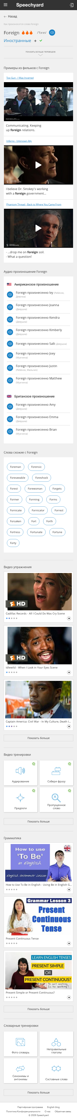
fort (33, 521)
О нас (47, 1111)
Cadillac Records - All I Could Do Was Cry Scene (35, 613)
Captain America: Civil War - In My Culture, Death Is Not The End (39, 721)
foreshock (41, 477)
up (8, 130)
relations (28, 130)
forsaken (15, 521)
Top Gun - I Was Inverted (20, 78)
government (35, 193)
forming (34, 499)
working (42, 189)
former (14, 499)
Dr (20, 189)
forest (14, 488)
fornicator (38, 510)
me (20, 252)
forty (13, 543)
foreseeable (17, 477)
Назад (12, 16)
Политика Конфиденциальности (23, 1111)
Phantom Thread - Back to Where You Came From (33, 204)
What (11, 257)
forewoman (35, 488)
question (24, 257)
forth (49, 521)
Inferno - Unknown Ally (19, 141)
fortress (15, 532)
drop (13, 252)
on (25, 252)
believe (12, 189)
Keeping (35, 125)
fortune (57, 532)
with (9, 193)
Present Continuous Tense (22, 938)
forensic (36, 467)
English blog (53, 1107)
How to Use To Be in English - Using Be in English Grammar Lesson (39, 884)
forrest (59, 510)
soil (41, 252)
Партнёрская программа (30, 1107)
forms (53, 499)
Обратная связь (63, 1111)
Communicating (17, 125)
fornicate (16, 510)
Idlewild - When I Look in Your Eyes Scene (32, 667)
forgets (57, 488)
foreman (15, 467)
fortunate (36, 532)
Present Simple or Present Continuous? (30, 992)
